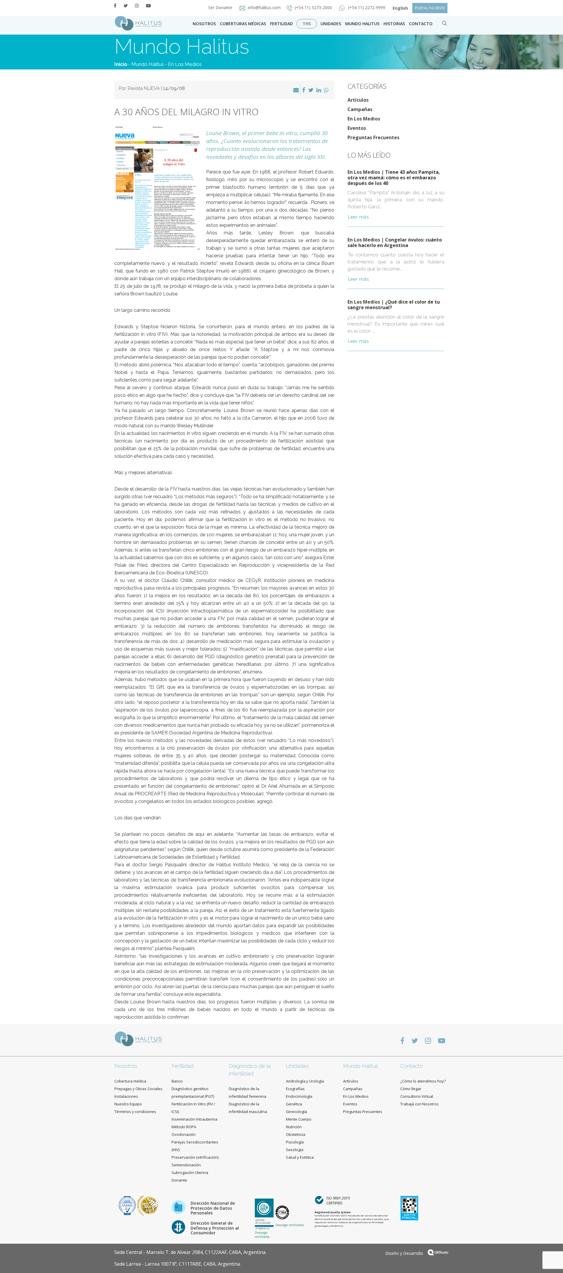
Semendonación (186, 1165)
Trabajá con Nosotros (419, 1104)
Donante (179, 1180)
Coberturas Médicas (243, 23)
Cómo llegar (410, 1088)
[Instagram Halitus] (137, 5)
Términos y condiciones (135, 1111)
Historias (394, 23)
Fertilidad (281, 23)
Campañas (359, 109)
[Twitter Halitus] (125, 5)
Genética (294, 1104)
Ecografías (295, 1088)
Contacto (411, 1066)
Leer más (358, 216)
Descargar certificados (262, 1235)
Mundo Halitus (362, 23)
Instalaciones (126, 1096)
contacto (421, 23)
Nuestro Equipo (128, 1104)
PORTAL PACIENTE (430, 8)
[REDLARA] (147, 1205)
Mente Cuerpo (298, 1119)
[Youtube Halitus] (148, 5)
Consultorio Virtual (416, 1096)
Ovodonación (184, 1134)
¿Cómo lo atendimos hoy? (423, 1081)
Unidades (330, 23)
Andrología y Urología (305, 1081)
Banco (177, 1081)
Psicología (295, 1142)
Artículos (358, 100)
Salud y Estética (300, 1157)
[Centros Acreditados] (128, 1205)
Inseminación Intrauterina (194, 1119)
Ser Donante (220, 7)
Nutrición (294, 1126)
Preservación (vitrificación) (195, 1157)
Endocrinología (299, 1096)
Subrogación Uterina (190, 1172)
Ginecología (296, 1111)
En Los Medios (185, 64)
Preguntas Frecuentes (373, 137)
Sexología (294, 1149)
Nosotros (204, 23)
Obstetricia (295, 1134)
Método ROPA (184, 1126)
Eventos (356, 128)
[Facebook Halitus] (115, 5)
